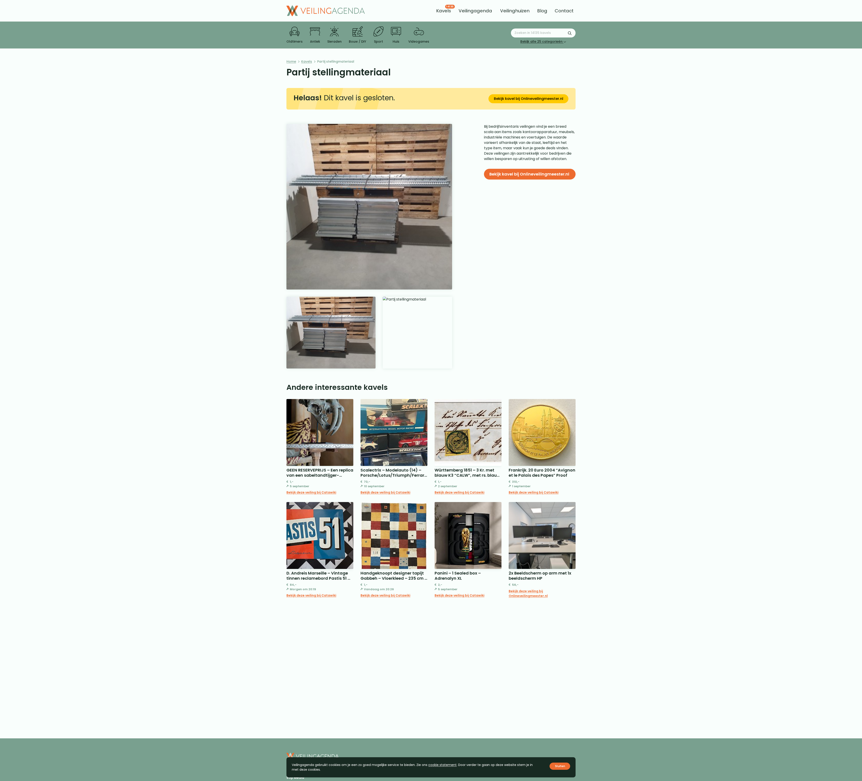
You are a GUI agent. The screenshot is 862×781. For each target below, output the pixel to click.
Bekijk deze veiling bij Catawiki (311, 492)
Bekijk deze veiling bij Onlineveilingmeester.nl (528, 593)
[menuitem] (443, 10)
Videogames (418, 41)
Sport (378, 41)
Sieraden (334, 41)
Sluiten (560, 766)
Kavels (306, 61)
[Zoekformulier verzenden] (569, 33)
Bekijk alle (541, 41)
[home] (325, 10)
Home (291, 61)
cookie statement (442, 765)
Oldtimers (294, 41)
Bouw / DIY (357, 41)
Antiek (315, 41)
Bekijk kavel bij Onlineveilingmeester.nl (528, 98)
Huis (396, 41)
